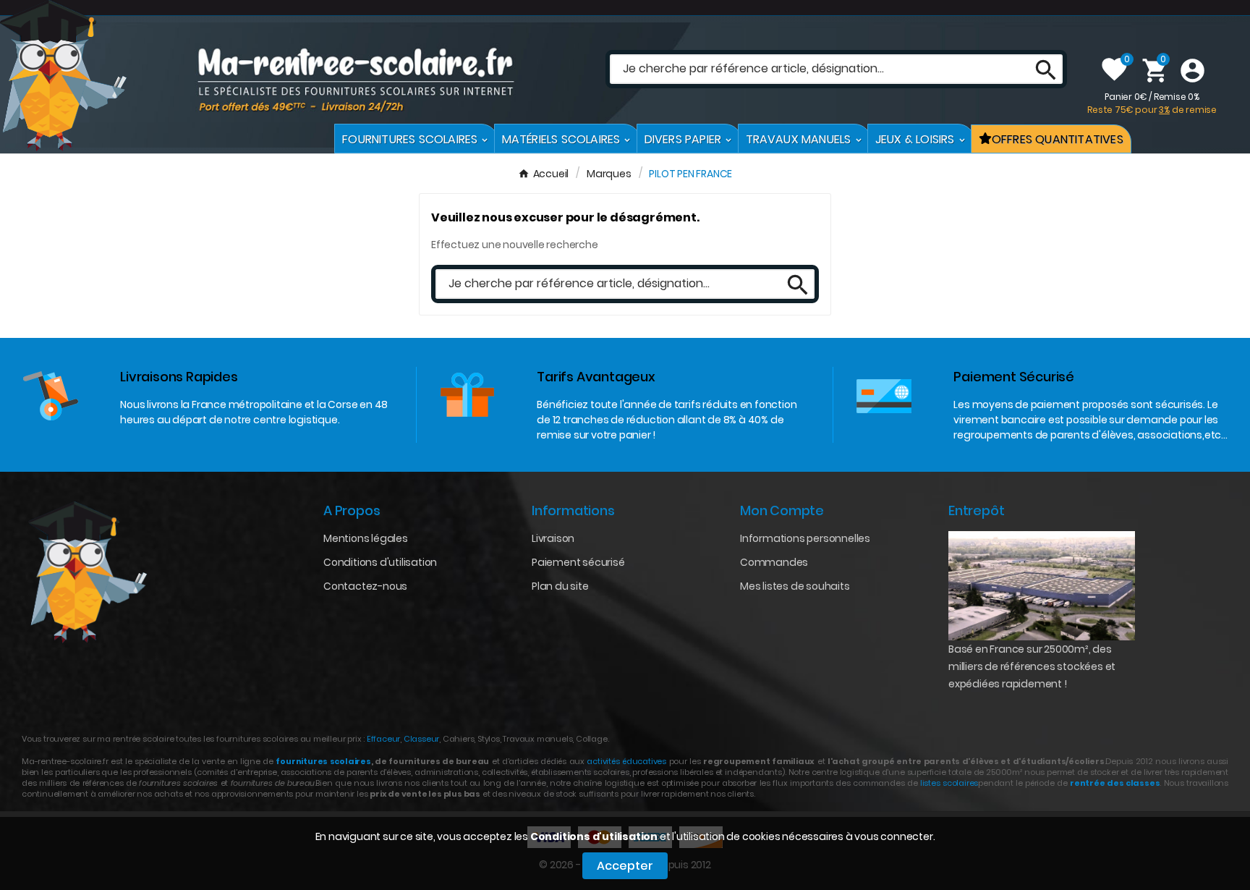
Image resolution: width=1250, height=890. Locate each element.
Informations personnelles (805, 538)
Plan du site (560, 586)
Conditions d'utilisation (594, 836)
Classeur (420, 739)
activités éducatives (626, 761)
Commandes (774, 562)
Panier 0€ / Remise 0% (1152, 103)
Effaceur (383, 739)
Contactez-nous (365, 586)
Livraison (553, 538)
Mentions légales (365, 538)
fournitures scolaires (323, 761)
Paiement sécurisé (578, 562)
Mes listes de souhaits (795, 586)
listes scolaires (949, 783)
